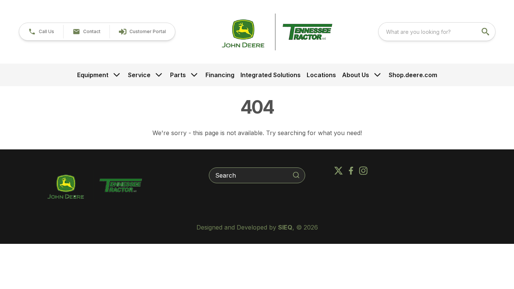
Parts (178, 75)
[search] (486, 31)
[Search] (296, 175)
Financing (219, 75)
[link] (142, 31)
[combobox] (437, 32)
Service (139, 75)
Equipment (92, 75)
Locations (321, 75)
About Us (355, 75)
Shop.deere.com (413, 75)
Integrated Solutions (270, 75)
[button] (41, 31)
